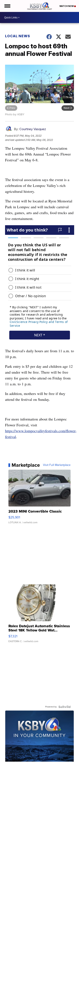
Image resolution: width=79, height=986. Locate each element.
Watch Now (66, 6)
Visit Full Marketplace (57, 465)
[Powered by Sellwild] (64, 706)
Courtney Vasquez (32, 129)
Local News (17, 36)
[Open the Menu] (7, 6)
